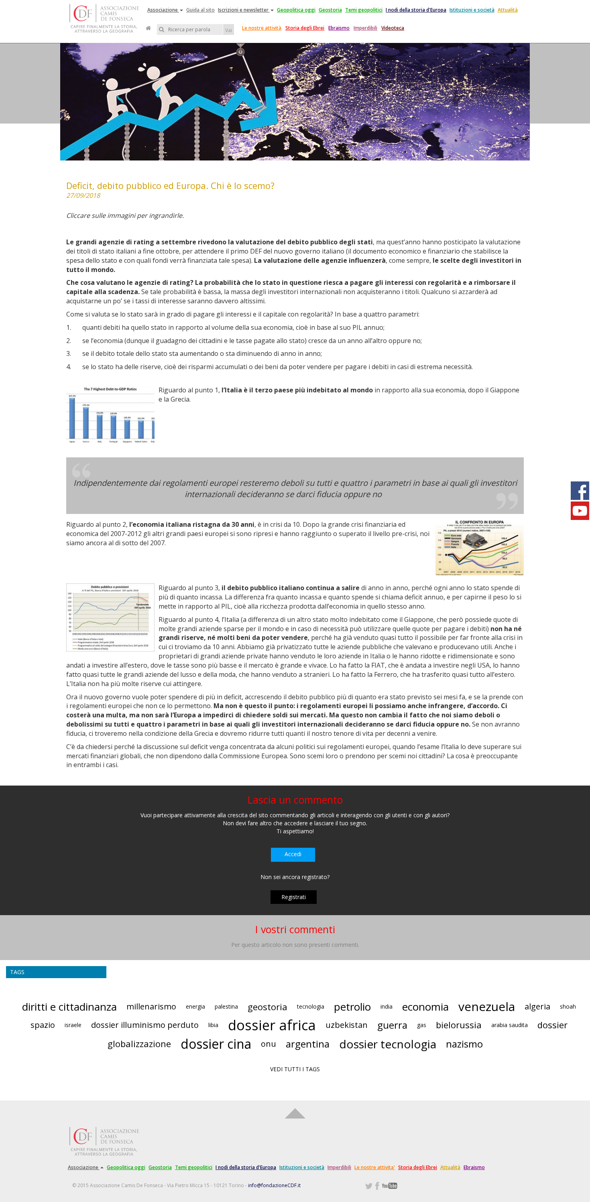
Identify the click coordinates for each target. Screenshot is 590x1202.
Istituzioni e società (472, 9)
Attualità (508, 9)
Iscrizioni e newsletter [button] (244, 9)
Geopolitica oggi (296, 9)
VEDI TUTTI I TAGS (295, 1069)
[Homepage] (148, 28)
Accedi (293, 854)
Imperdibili (365, 27)
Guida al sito (200, 9)
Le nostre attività (261, 27)
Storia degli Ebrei (304, 27)
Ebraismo (339, 27)
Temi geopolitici (363, 9)
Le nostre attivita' (374, 1167)
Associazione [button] (163, 9)
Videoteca (392, 27)
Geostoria (330, 9)
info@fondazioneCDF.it (274, 1185)
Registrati (293, 897)
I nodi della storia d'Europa (416, 9)
